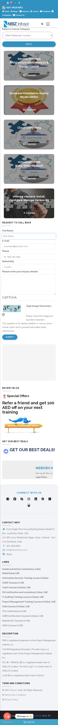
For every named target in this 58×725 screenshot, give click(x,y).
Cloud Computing (29, 127)
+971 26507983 (14, 7)
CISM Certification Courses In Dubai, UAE (22, 616)
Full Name (7, 230)
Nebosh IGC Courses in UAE (16, 621)
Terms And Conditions (15, 695)
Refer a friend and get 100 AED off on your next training (28, 407)
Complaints (6, 15)
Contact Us (20, 15)
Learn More (36, 477)
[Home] (15, 22)
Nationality (8, 261)
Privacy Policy (11, 699)
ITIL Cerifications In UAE (14, 611)
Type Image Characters (38, 306)
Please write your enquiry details (20, 271)
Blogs (15, 11)
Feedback (47, 11)
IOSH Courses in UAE (12, 625)
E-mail (5, 241)
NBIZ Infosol (11, 690)
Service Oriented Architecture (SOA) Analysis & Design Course (29, 62)
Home (7, 11)
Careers (36, 11)
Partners (25, 11)
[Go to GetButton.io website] (7, 722)
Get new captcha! (3, 314)
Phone (5, 251)
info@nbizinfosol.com (16, 550)
